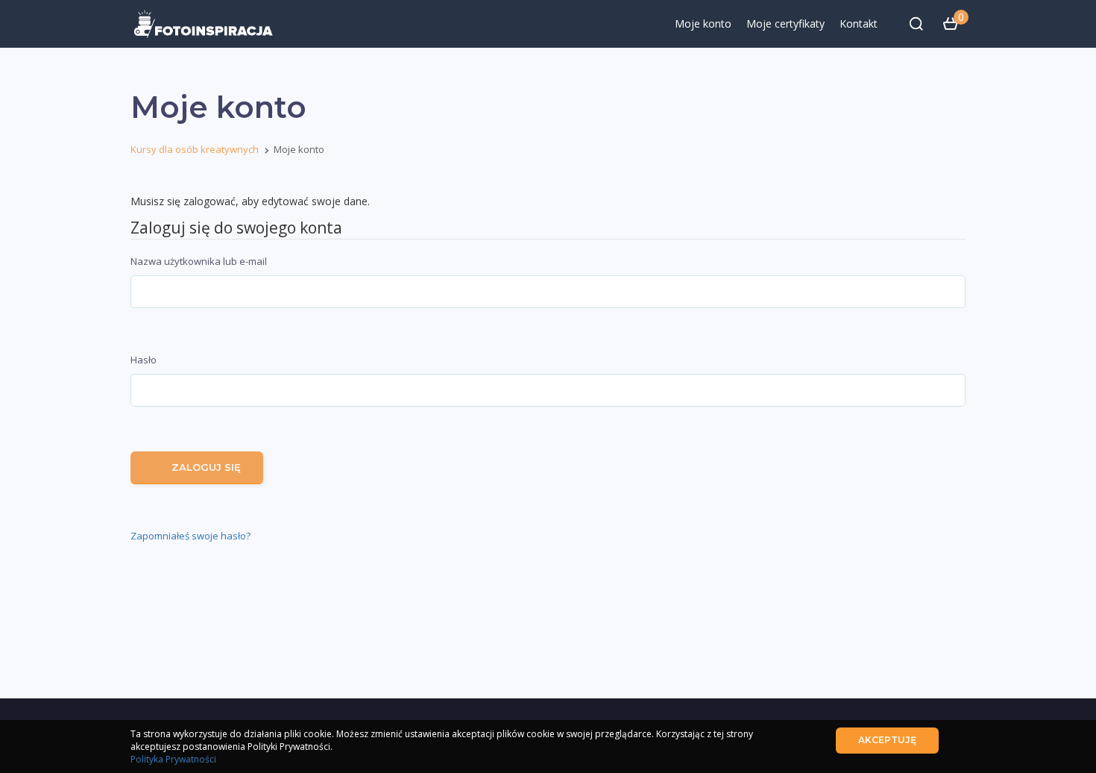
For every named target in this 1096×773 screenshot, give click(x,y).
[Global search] (916, 23)
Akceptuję (887, 739)
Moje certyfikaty (785, 23)
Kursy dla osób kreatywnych (194, 149)
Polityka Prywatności (173, 759)
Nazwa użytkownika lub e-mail (198, 261)
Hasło (143, 359)
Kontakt (859, 23)
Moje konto (703, 23)
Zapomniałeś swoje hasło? (190, 535)
